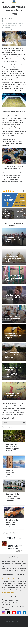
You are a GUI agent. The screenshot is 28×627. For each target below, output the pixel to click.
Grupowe (20, 23)
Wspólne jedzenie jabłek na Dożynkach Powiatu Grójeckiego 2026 (16, 547)
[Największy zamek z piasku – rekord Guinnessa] (14, 352)
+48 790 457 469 (11, 604)
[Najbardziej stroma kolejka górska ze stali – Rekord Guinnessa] (14, 275)
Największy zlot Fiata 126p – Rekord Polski (12, 522)
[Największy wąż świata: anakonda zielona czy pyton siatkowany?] (14, 436)
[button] (2, 2)
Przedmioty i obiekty (16, 25)
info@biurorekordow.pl (11, 600)
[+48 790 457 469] (3, 604)
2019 (5, 23)
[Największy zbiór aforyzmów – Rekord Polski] (14, 256)
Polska (15, 29)
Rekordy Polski (6, 27)
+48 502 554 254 (11, 602)
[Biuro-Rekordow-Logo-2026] (14, 1)
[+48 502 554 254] (3, 602)
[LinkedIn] (24, 612)
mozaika (6, 29)
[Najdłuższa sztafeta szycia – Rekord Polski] (14, 314)
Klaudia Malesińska (10, 19)
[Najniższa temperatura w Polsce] (14, 462)
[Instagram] (3, 612)
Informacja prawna (8, 592)
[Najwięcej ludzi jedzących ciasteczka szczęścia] (14, 333)
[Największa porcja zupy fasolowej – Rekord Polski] (14, 237)
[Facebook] (19, 612)
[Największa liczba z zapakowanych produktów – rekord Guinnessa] (14, 486)
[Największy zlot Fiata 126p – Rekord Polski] (14, 512)
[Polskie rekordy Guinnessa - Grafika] (14, 200)
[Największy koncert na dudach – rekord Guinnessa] (14, 295)
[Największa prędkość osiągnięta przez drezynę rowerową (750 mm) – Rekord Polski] (14, 371)
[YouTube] (14, 612)
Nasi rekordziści (6, 25)
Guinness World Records (10, 579)
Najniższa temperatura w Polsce (10, 472)
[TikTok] (8, 612)
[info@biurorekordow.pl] (3, 600)
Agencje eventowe (12, 23)
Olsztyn (11, 29)
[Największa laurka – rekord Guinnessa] (14, 391)
